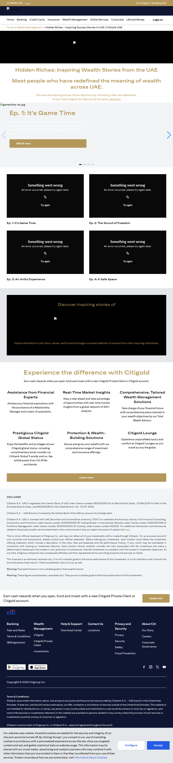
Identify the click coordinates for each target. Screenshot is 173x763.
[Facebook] (144, 667)
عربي (27, 3)
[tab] (22, 20)
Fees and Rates (16, 630)
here (127, 529)
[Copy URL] (45, 197)
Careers (146, 636)
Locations (94, 630)
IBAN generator (16, 642)
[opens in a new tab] (16, 667)
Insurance (54, 19)
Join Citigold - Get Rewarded (151, 3)
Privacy (119, 635)
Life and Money (135, 19)
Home (10, 19)
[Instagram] (151, 667)
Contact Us (95, 624)
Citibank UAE (14, 3)
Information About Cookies (90, 757)
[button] (80, 164)
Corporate (117, 19)
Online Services (99, 19)
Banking (22, 19)
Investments (41, 651)
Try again (45, 205)
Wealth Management (74, 19)
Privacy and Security (123, 626)
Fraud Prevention (125, 653)
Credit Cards (37, 19)
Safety (119, 647)
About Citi (149, 624)
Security (120, 641)
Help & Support (71, 624)
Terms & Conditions (18, 636)
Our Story (148, 630)
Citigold (38, 635)
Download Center (71, 630)
